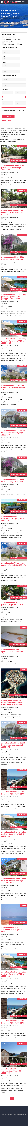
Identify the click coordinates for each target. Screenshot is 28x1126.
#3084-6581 (12, 481)
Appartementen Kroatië (12, 22)
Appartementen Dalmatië (8, 23)
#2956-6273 (12, 793)
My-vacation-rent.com (17, 2)
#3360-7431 (12, 168)
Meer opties (7, 120)
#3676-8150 (12, 604)
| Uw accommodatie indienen (19, 1116)
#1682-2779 (13, 564)
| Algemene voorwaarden (20, 1114)
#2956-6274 (12, 1022)
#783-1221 (11, 702)
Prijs (11, 139)
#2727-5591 (13, 974)
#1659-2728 (13, 881)
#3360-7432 (12, 212)
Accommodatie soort (8, 34)
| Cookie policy (9, 1116)
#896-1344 (11, 930)
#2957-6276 (13, 433)
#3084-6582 (12, 258)
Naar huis (3, 22)
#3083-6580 (12, 1071)
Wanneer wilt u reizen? (9, 75)
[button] (11, 52)
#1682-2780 (13, 387)
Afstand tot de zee (11, 141)
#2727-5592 (13, 297)
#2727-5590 (13, 834)
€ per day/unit (5, 89)
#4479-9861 (12, 518)
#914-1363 (12, 651)
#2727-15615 (13, 341)
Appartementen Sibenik (20, 23)
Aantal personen (6, 99)
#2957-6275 (13, 745)
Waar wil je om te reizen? (9, 47)
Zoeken (8, 116)
